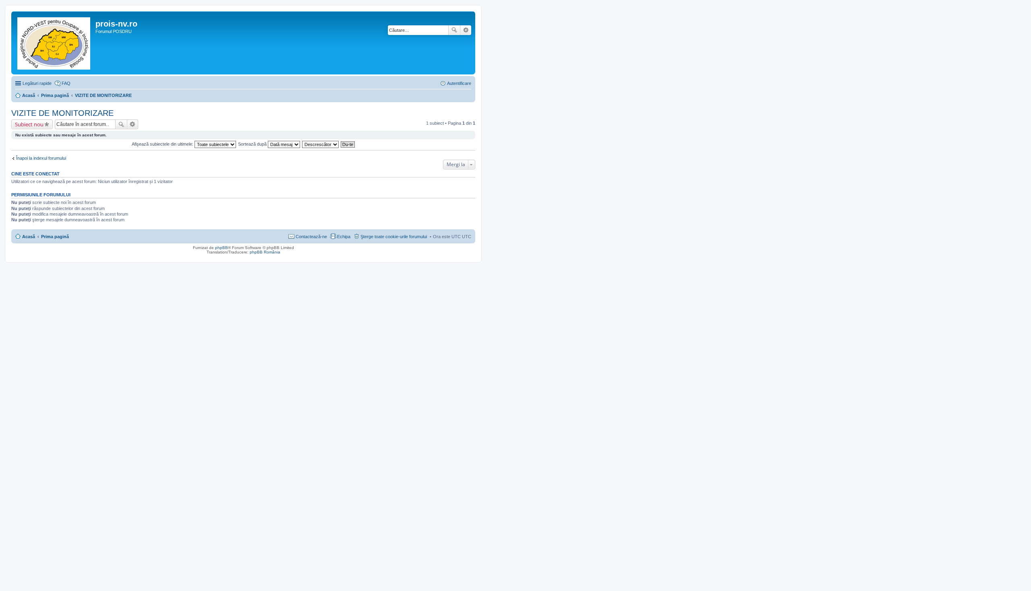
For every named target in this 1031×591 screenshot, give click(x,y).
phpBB (221, 247)
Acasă (28, 236)
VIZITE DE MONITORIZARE (62, 113)
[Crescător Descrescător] (321, 144)
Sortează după (253, 144)
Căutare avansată (465, 30)
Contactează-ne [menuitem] (311, 236)
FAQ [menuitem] (66, 83)
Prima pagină (55, 236)
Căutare (454, 30)
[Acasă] (54, 42)
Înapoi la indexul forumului (41, 158)
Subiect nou (29, 124)
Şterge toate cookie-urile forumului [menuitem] (393, 236)
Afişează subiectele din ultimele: (163, 144)
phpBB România (265, 252)
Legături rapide (37, 83)
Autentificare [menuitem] (459, 83)
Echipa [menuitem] (343, 236)
